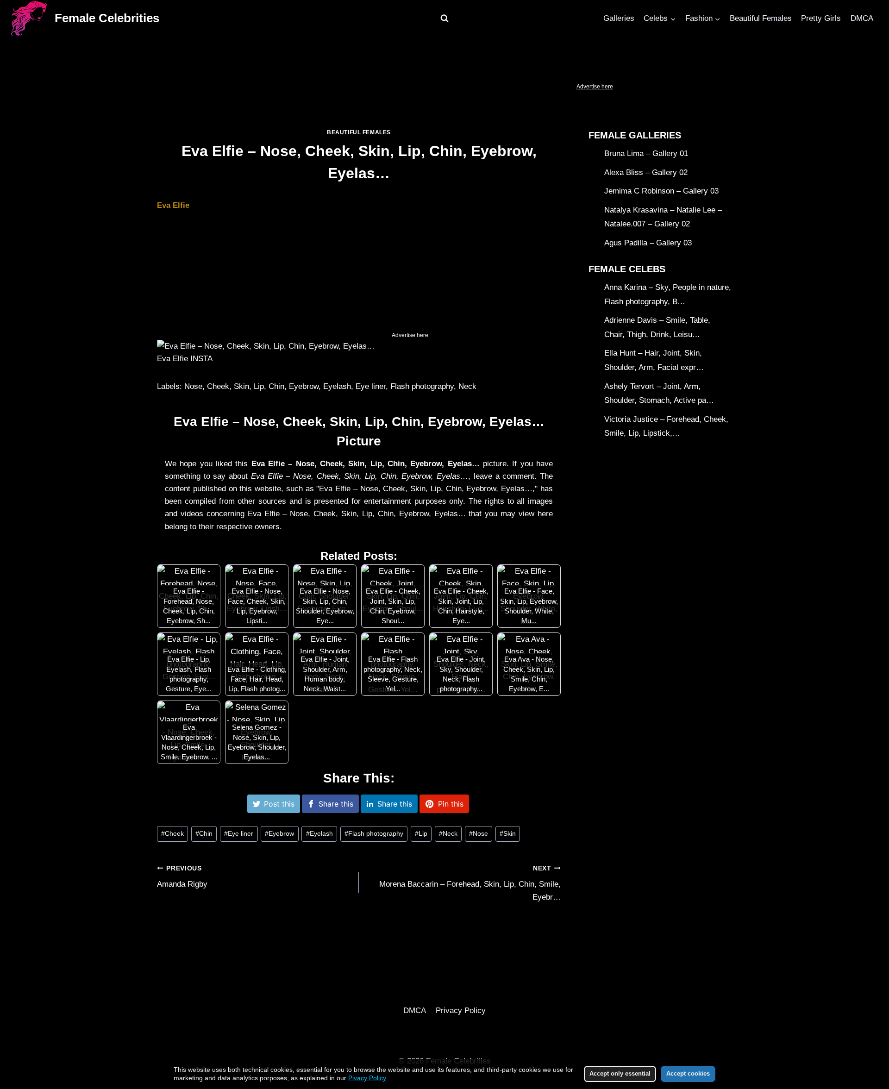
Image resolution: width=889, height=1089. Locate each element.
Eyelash (319, 833)
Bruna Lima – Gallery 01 (646, 153)
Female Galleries (634, 135)
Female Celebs (626, 269)
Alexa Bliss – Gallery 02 (646, 172)
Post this (279, 803)
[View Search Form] (444, 18)
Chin (204, 833)
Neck (448, 833)
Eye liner (238, 833)
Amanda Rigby (182, 877)
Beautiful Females (761, 18)
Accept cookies (688, 1073)
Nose (478, 833)
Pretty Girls (821, 18)
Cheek (172, 833)
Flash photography (373, 833)
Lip (421, 833)
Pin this (450, 803)
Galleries (618, 18)
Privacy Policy (461, 1010)
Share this (336, 803)
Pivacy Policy (367, 1078)
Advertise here (594, 86)
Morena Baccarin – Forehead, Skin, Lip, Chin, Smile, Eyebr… (470, 883)
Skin (508, 833)
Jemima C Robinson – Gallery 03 (661, 191)
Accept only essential (620, 1073)
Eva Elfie (173, 205)
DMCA (862, 18)
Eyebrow (279, 833)
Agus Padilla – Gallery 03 (648, 242)
